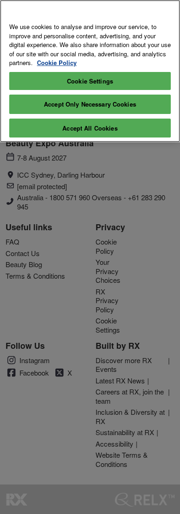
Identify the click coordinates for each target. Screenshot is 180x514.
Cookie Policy (57, 62)
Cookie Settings (90, 81)
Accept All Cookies (89, 128)
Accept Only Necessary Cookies (90, 104)
